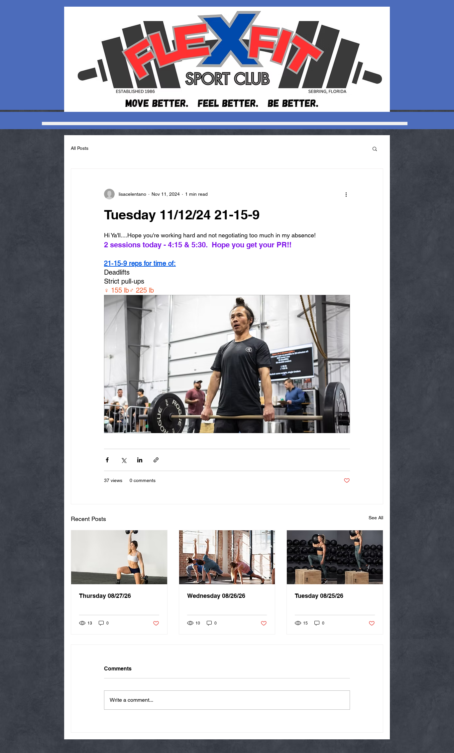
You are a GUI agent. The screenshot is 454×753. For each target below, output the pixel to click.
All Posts (79, 148)
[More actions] (346, 194)
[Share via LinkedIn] (140, 460)
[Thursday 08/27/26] (119, 557)
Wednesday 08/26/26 (216, 595)
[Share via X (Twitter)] (123, 460)
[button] (375, 148)
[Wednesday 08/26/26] (227, 557)
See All (376, 517)
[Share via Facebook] (107, 460)
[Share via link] (156, 460)
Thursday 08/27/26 (105, 595)
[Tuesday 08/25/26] (335, 557)
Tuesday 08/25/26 (319, 595)
